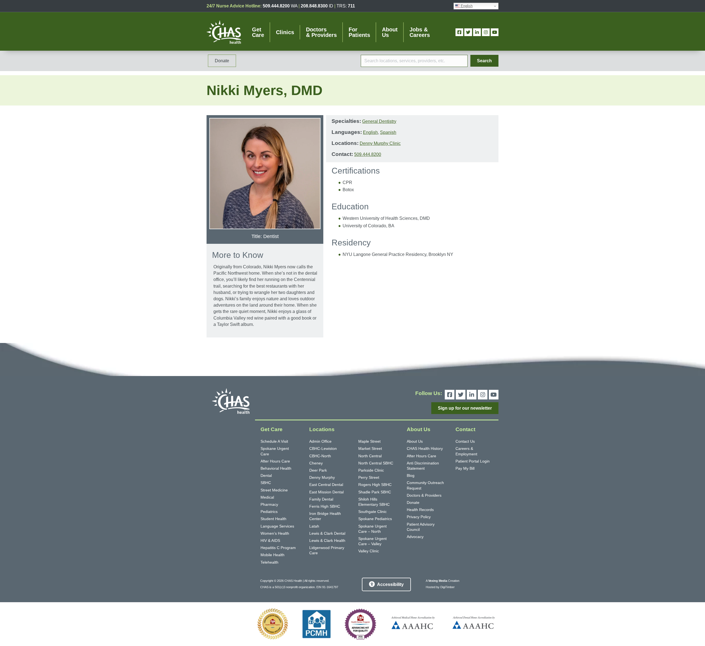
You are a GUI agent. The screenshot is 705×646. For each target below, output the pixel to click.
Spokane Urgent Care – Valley (372, 541)
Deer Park (318, 470)
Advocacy (415, 536)
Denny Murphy (322, 477)
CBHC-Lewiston (323, 448)
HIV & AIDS (270, 540)
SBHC (266, 482)
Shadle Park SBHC (374, 492)
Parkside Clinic (371, 470)
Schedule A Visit (274, 441)
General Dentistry (379, 121)
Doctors (321, 32)
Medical (267, 497)
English (466, 6)
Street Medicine (274, 490)
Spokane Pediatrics (375, 519)
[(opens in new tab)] (272, 624)
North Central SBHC (375, 463)
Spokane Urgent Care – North (372, 529)
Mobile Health (272, 555)
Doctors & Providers (424, 495)
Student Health (273, 519)
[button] (484, 61)
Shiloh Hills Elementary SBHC (374, 502)
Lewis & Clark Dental (327, 533)
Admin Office (320, 441)
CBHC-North (320, 456)
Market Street (370, 448)
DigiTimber (447, 587)
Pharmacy (269, 504)
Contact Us (465, 441)
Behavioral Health (276, 468)
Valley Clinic (368, 551)
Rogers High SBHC (375, 484)
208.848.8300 (314, 6)
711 (351, 6)
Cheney (316, 463)
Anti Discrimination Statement (423, 466)
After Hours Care (275, 461)
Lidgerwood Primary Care (326, 550)
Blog (410, 475)
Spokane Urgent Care (275, 451)
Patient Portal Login (472, 461)
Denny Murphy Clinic (380, 143)
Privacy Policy (419, 517)
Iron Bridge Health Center (325, 516)
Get (258, 32)
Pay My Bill (464, 468)
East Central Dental (326, 484)
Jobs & (420, 32)
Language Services (277, 526)
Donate (413, 502)
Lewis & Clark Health (327, 540)
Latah (314, 526)
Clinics (285, 32)
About (390, 32)
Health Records (420, 509)
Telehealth (269, 562)
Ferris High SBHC (324, 506)
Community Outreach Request (425, 485)
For (359, 32)
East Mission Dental (326, 492)
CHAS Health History (425, 448)
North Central (370, 456)
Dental (266, 475)
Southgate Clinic (372, 511)
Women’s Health (275, 533)
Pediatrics (269, 511)
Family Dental (321, 499)
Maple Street (369, 441)
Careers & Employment (466, 451)
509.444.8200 (276, 6)
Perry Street (368, 477)
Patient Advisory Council (421, 527)
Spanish (388, 132)
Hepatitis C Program (278, 547)
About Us (415, 441)
